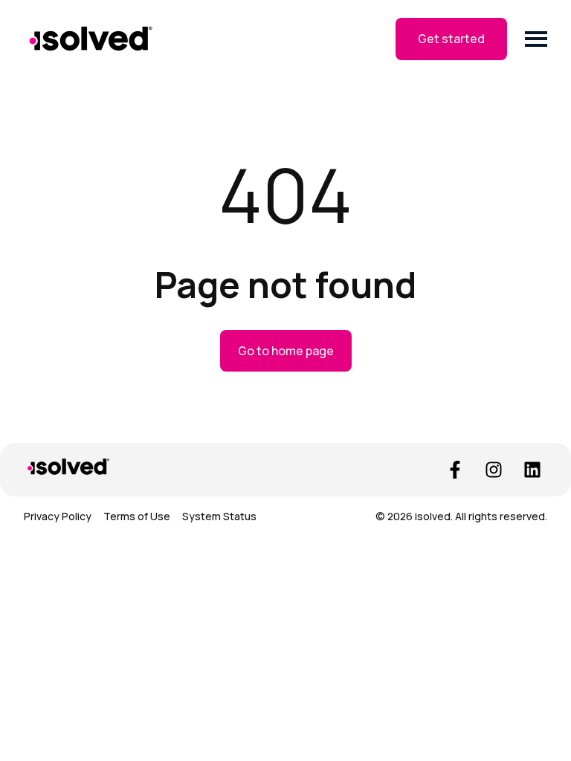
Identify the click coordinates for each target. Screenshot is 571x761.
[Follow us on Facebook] (455, 470)
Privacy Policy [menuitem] (57, 516)
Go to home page (286, 351)
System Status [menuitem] (219, 516)
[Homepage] (91, 38)
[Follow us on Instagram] (494, 470)
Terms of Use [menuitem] (136, 516)
